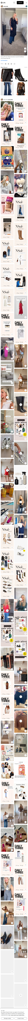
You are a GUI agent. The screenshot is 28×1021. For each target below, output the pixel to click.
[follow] (26, 6)
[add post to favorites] (25, 51)
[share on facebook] (6, 64)
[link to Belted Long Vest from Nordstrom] (7, 75)
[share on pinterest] (8, 64)
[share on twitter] (11, 64)
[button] (26, 2)
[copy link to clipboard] (14, 64)
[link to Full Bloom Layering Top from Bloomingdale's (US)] (20, 88)
